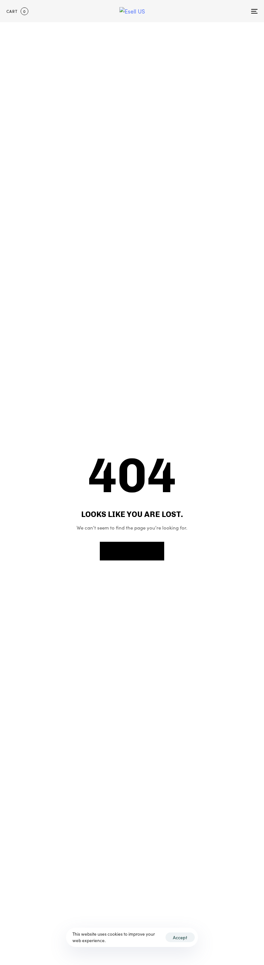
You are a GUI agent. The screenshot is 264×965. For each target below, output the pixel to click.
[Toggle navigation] (216, 11)
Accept (180, 937)
